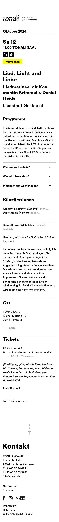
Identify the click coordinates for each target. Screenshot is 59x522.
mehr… (44, 208)
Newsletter (9, 486)
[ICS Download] (5, 54)
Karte (12, 328)
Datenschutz (10, 510)
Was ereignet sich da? (16, 167)
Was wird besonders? (16, 176)
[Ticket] (11, 54)
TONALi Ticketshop (23, 356)
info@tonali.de (11, 476)
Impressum (9, 506)
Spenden (8, 490)
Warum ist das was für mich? (20, 186)
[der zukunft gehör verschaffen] (11, 18)
